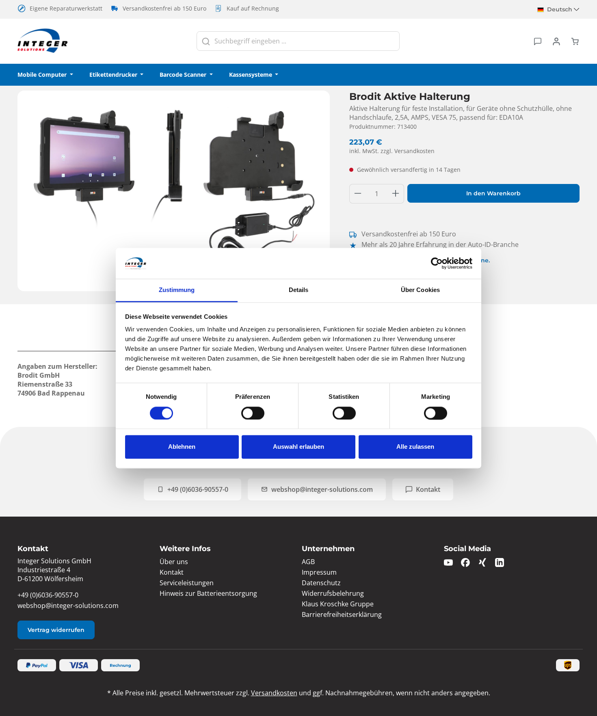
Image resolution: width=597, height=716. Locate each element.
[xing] (482, 561)
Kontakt (428, 489)
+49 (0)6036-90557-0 (197, 489)
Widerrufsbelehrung (333, 593)
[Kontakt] (537, 41)
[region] (173, 191)
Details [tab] (299, 290)
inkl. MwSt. (392, 151)
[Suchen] (206, 41)
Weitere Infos (185, 548)
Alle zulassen (415, 446)
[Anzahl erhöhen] (395, 193)
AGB (308, 561)
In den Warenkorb (493, 193)
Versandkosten (274, 692)
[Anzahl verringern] (357, 193)
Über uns (174, 561)
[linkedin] (499, 561)
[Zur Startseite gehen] (42, 41)
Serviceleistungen (187, 582)
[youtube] (448, 561)
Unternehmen (328, 548)
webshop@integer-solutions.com (322, 489)
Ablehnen (181, 446)
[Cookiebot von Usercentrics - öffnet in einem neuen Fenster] (436, 263)
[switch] (252, 413)
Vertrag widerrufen (56, 630)
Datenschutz (321, 582)
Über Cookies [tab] (420, 290)
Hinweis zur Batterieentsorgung (208, 593)
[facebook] (465, 561)
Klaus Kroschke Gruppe (338, 603)
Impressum (319, 572)
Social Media (467, 548)
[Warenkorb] (573, 41)
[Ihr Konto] (556, 41)
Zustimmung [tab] (177, 290)
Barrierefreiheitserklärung (342, 614)
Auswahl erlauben (298, 446)
